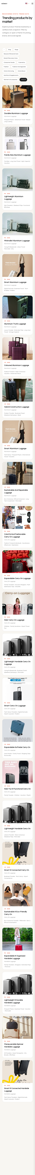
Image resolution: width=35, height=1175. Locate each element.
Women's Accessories (10, 79)
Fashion (6, 66)
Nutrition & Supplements (11, 75)
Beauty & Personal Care (11, 54)
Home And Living (9, 71)
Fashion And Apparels (19, 66)
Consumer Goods (9, 62)
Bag (9, 49)
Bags (16, 49)
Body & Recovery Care (11, 58)
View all (23, 79)
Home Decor (21, 71)
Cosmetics (21, 62)
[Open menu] (32, 3)
